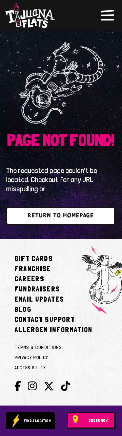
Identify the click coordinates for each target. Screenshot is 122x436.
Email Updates (39, 299)
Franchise (33, 268)
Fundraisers (37, 288)
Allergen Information (54, 329)
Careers (29, 278)
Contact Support (45, 319)
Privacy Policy (31, 357)
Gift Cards (34, 258)
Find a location (37, 420)
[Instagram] (32, 386)
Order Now (98, 420)
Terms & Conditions (38, 347)
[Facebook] (18, 386)
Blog (23, 309)
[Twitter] (49, 388)
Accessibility (30, 367)
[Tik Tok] (65, 386)
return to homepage (61, 216)
